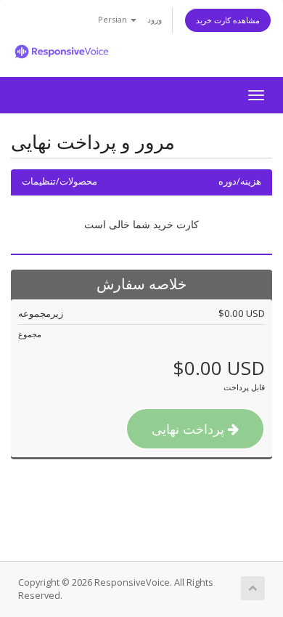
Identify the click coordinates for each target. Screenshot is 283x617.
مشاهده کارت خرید (228, 20)
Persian (113, 19)
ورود (154, 19)
